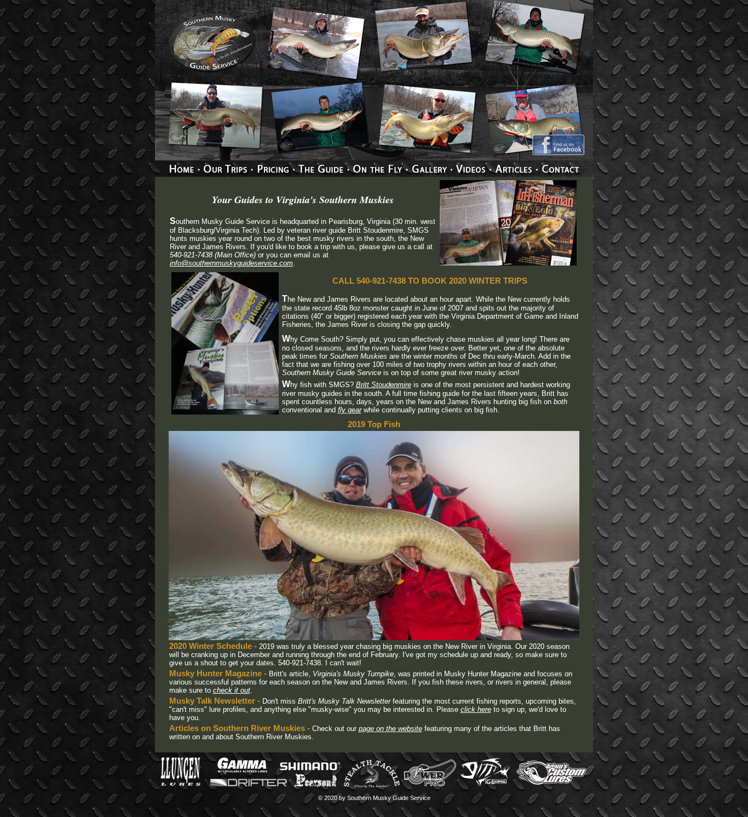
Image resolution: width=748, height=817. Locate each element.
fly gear (349, 410)
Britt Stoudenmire (383, 385)
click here (476, 709)
